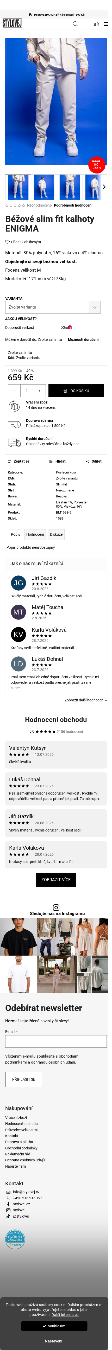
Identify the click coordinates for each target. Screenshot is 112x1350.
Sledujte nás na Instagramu (57, 913)
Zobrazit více (56, 879)
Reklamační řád (17, 1154)
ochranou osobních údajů (53, 1062)
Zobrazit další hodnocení (84, 700)
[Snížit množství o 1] (14, 391)
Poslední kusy (66, 472)
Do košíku (80, 391)
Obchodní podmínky (21, 1148)
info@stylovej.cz (26, 1192)
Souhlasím (56, 1326)
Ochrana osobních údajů (25, 1160)
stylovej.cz (21, 1204)
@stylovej (21, 1216)
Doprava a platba (19, 1142)
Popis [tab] (15, 534)
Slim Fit (61, 484)
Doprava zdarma (39, 420)
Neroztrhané (65, 490)
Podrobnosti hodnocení (73, 205)
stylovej (19, 1210)
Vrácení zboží (37, 402)
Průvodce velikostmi (21, 1130)
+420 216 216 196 (27, 1198)
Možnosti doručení (83, 339)
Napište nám (15, 1166)
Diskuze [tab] (56, 534)
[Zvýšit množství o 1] (39, 391)
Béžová (61, 496)
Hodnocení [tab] (35, 534)
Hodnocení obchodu (56, 720)
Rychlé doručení (39, 439)
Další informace (65, 1315)
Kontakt (11, 1136)
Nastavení (53, 1341)
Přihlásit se (23, 1079)
